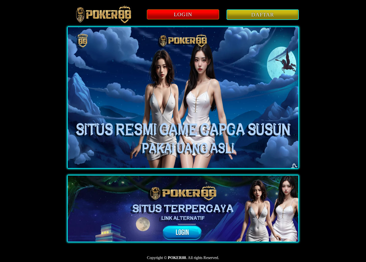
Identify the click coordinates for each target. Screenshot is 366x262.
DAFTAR (262, 14)
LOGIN (183, 14)
